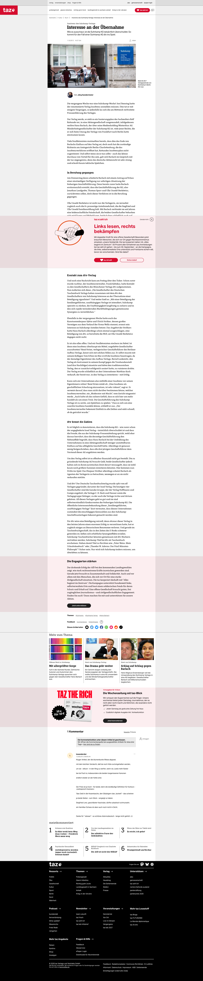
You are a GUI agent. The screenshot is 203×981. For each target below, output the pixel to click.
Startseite (52, 17)
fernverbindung (55, 917)
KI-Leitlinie (148, 964)
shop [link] (69, 3)
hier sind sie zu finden (91, 744)
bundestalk (53, 914)
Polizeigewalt (81, 877)
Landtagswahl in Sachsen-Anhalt (86, 889)
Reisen (51, 945)
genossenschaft (136, 880)
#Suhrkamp (80, 615)
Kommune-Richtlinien (135, 964)
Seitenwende (141, 967)
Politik (51, 877)
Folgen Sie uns (134, 864)
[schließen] (152, 219)
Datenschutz (117, 967)
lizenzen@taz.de (64, 967)
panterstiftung (135, 890)
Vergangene (108, 924)
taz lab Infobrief (82, 924)
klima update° (54, 921)
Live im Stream (109, 921)
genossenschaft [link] (137, 3)
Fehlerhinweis (93, 622)
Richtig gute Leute (83, 884)
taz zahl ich (134, 884)
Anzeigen (52, 955)
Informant (107, 967)
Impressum (127, 967)
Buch (66, 17)
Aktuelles (106, 877)
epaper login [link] (148, 3)
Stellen (106, 887)
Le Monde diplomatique (139, 921)
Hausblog (107, 880)
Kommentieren (82, 622)
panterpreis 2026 (137, 894)
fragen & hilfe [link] (76, 3)
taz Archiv (134, 925)
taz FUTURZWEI (136, 918)
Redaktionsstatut (119, 964)
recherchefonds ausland (139, 887)
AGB (134, 967)
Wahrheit (52, 900)
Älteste (133, 732)
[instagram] (152, 865)
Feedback (80, 944)
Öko (50, 880)
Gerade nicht (144, 219)
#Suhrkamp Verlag (91, 615)
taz (55, 864)
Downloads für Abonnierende (87, 955)
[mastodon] (142, 865)
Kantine (52, 948)
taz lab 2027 (108, 927)
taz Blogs (133, 915)
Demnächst (107, 914)
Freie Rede (53, 927)
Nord (51, 897)
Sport (51, 890)
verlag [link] (51, 3)
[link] (54, 10)
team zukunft (81, 914)
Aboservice (80, 948)
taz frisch (79, 917)
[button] (152, 10)
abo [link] (128, 3)
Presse (105, 890)
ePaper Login (81, 951)
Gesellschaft (54, 884)
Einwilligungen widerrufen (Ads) (115, 971)
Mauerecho (53, 924)
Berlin (51, 894)
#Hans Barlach (104, 615)
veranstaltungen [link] (60, 3)
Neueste (127, 732)
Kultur (60, 17)
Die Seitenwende (109, 884)
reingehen (53, 931)
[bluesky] (147, 865)
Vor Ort (106, 917)
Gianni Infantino (82, 880)
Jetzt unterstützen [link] (79, 606)
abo (131, 877)
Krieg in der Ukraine (84, 894)
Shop (51, 952)
